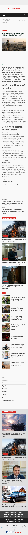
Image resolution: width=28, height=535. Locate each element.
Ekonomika (5, 380)
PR (2, 397)
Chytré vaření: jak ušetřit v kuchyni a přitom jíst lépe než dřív (6, 355)
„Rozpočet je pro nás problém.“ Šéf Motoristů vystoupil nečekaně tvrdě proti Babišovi (14, 470)
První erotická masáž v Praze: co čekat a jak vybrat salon (6, 337)
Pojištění (4, 389)
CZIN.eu (11, 530)
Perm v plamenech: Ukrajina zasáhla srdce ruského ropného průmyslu (14, 229)
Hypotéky (4, 386)
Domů (3, 377)
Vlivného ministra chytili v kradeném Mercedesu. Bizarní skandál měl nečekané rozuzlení (14, 494)
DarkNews (10, 521)
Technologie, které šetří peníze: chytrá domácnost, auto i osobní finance (6, 327)
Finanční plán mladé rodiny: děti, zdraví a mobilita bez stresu (6, 318)
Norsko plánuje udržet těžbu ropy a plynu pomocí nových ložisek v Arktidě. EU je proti (14, 422)
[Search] (24, 15)
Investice (4, 30)
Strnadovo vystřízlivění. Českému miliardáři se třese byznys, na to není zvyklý (13, 210)
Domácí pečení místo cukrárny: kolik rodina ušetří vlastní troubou (6, 309)
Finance (4, 383)
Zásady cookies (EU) (8, 400)
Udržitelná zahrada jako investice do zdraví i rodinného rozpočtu (6, 346)
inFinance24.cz (5, 528)
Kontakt (4, 394)
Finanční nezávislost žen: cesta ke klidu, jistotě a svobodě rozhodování (6, 299)
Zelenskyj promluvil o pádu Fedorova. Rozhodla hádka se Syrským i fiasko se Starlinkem (14, 275)
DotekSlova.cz (23, 528)
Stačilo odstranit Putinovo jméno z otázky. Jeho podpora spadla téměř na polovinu (14, 252)
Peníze (17, 530)
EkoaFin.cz (14, 8)
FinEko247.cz (14, 528)
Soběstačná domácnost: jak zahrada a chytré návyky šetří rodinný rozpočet (6, 365)
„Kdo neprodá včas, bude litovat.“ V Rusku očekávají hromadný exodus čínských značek (12, 202)
